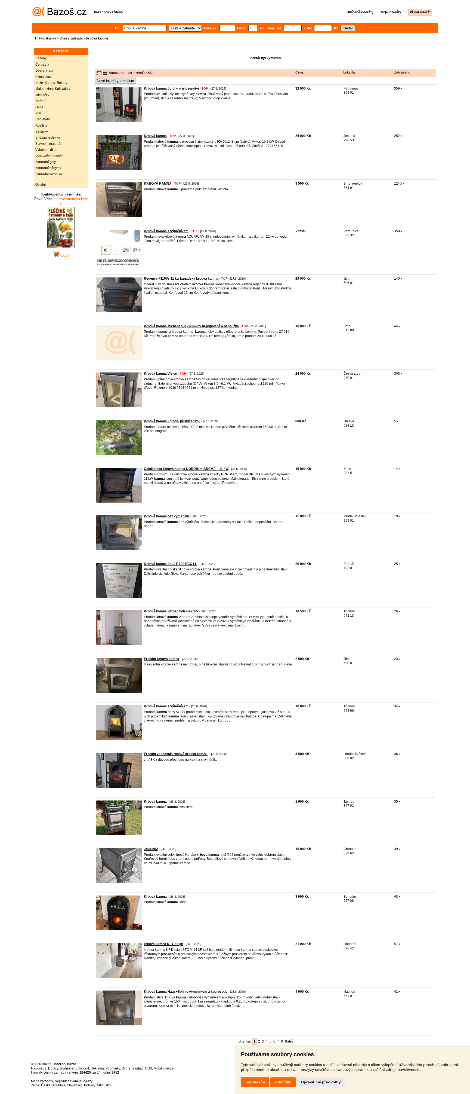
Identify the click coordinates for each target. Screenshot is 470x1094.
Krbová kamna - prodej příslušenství (172, 421)
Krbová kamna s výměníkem (166, 231)
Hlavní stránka (45, 38)
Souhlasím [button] (255, 1082)
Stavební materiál (48, 144)
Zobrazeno (402, 72)
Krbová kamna (155, 136)
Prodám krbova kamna (161, 659)
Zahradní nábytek (48, 168)
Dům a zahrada (71, 38)
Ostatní (40, 185)
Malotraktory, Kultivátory (52, 89)
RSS (148, 1068)
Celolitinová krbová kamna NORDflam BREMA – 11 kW (186, 469)
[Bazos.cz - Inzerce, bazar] (59, 15)
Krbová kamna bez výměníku (166, 516)
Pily (38, 113)
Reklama (97, 1068)
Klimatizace (43, 77)
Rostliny (41, 125)
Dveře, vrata (44, 70)
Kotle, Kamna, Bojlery (51, 83)
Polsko (89, 1085)
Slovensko (74, 1085)
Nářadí (40, 101)
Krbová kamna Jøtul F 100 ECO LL (170, 564)
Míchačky (42, 95)
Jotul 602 (151, 849)
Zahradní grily (45, 162)
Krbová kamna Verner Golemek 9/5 (171, 611)
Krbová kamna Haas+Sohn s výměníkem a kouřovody (185, 992)
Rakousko (103, 1085)
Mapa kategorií (42, 1081)
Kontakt (83, 1068)
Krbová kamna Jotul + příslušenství (171, 88)
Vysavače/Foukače (49, 156)
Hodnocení (68, 1068)
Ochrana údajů (133, 1068)
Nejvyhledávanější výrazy (73, 1081)
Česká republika (53, 1085)
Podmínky (113, 1068)
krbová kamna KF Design (163, 944)
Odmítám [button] (283, 1082)
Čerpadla (42, 64)
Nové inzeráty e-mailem (115, 81)
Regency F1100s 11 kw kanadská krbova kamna (181, 278)
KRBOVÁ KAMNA (158, 183)
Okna (39, 107)
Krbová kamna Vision (160, 373)
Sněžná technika (47, 137)
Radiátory (42, 119)
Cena (299, 72)
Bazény (41, 58)
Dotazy (53, 1068)
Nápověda (39, 1068)
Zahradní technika (48, 174)
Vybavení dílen (46, 150)
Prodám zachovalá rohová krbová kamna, (176, 754)
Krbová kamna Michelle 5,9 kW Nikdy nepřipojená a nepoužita (191, 326)
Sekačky (41, 131)
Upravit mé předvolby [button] (321, 1082)
